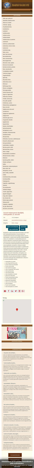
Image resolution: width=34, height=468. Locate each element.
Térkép (22, 229)
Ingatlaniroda (6, 122)
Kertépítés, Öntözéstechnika (9, 132)
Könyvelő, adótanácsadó (8, 141)
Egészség (5, 77)
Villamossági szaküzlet (8, 200)
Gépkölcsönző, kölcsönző (8, 109)
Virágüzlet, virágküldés (8, 204)
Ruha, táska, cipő (6, 168)
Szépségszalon (6, 181)
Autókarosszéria (6, 35)
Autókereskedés (6, 37)
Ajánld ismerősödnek (12, 226)
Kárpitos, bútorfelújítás (8, 126)
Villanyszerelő (6, 202)
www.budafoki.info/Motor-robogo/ (19, 220)
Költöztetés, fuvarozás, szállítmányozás (11, 138)
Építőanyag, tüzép (7, 86)
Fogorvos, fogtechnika (8, 94)
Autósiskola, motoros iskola (9, 45)
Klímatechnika (6, 136)
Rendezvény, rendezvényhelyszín (10, 166)
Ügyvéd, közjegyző (7, 193)
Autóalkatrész (6, 29)
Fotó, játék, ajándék (7, 100)
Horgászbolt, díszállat (7, 119)
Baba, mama (6, 52)
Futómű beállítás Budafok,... (10, 363)
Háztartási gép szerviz (8, 117)
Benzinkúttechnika (7, 56)
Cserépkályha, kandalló (8, 71)
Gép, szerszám (6, 107)
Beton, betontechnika (7, 58)
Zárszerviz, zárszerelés (8, 208)
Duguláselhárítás (6, 75)
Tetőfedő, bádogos (7, 189)
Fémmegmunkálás (7, 90)
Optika (4, 164)
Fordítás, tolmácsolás (7, 98)
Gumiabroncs (6, 111)
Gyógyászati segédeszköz (8, 113)
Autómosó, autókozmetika (8, 43)
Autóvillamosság (6, 50)
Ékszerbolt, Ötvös (7, 79)
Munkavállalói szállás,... (9, 393)
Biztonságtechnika (7, 60)
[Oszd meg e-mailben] (4, 291)
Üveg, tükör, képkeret (7, 195)
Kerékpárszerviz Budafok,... (10, 414)
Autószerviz (5, 48)
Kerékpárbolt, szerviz (7, 130)
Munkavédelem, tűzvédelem (9, 153)
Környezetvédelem (7, 143)
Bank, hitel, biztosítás (7, 54)
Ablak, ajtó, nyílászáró (7, 18)
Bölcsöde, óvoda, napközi (8, 62)
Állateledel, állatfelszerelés (9, 20)
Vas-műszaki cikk (6, 198)
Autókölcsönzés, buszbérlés (9, 39)
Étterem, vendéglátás (7, 88)
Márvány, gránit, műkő (8, 147)
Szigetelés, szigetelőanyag (9, 183)
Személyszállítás (6, 179)
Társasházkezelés (7, 187)
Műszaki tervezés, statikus (8, 155)
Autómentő (5, 41)
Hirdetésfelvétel (15, 455)
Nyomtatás (23, 226)
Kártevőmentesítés (7, 128)
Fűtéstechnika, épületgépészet (9, 105)
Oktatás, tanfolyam (7, 162)
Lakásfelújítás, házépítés (8, 145)
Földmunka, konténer (7, 96)
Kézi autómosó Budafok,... (9, 404)
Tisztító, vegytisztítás (7, 191)
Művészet (5, 157)
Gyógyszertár (6, 115)
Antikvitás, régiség (7, 24)
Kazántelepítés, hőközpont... (10, 383)
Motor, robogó (6, 151)
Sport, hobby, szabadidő (8, 172)
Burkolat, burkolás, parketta (9, 67)
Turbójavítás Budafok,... (9, 442)
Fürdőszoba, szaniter (7, 103)
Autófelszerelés (6, 33)
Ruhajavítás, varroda (7, 170)
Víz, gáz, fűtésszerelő (7, 206)
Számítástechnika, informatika (9, 176)
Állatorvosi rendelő (7, 22)
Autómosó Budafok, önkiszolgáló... (11, 433)
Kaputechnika (6, 124)
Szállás (4, 174)
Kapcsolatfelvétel (13, 229)
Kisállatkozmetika (7, 134)
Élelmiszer (5, 84)
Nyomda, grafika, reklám (8, 160)
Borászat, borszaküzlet (8, 64)
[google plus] (7, 1)
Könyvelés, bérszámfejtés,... (10, 352)
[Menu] (31, 10)
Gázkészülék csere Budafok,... (10, 373)
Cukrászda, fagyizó (7, 73)
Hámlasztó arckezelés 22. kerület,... (11, 425)
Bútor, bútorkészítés (7, 69)
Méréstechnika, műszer (8, 149)
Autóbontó (5, 31)
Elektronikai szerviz (7, 81)
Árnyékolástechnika (7, 26)
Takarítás (5, 185)
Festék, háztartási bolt (8, 92)
